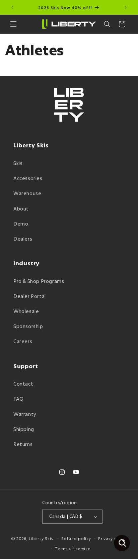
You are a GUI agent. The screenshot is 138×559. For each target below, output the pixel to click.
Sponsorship (28, 326)
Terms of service (72, 548)
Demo (20, 224)
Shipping (23, 429)
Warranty (25, 414)
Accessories (28, 178)
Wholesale (26, 311)
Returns (22, 444)
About (21, 208)
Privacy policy (112, 538)
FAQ (18, 399)
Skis (17, 163)
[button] (13, 24)
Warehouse (27, 193)
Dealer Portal (29, 296)
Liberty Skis (41, 538)
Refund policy (76, 538)
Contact (23, 384)
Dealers (22, 239)
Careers (22, 341)
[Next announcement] (125, 7)
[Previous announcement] (12, 7)
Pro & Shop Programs (38, 281)
